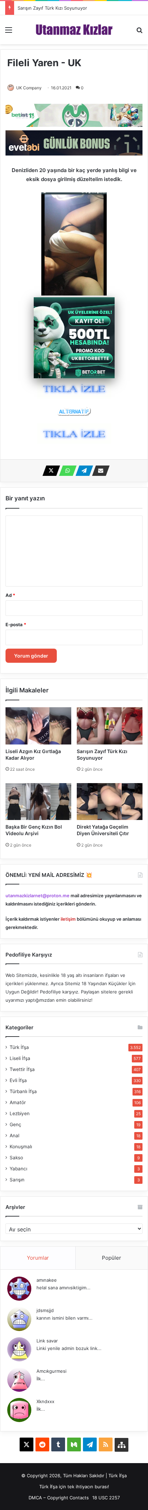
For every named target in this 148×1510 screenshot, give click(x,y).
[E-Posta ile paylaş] (99, 471)
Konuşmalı (21, 1146)
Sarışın (17, 1179)
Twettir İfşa (22, 1069)
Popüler (111, 1257)
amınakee (46, 1280)
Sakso (16, 1157)
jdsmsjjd (45, 1310)
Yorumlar (38, 1257)
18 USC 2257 (106, 1497)
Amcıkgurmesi (51, 1371)
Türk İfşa (19, 1047)
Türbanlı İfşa (23, 1091)
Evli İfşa (18, 1080)
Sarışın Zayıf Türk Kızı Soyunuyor (52, 8)
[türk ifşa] (74, 29)
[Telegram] (82, 471)
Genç (15, 1124)
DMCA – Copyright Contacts (59, 1497)
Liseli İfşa (20, 1058)
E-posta (16, 624)
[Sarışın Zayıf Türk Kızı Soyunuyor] (109, 725)
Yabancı (18, 1168)
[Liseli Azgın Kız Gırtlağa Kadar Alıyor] (38, 725)
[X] (49, 471)
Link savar (47, 1340)
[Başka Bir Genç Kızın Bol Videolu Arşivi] (38, 801)
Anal (14, 1135)
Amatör (18, 1102)
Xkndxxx (45, 1401)
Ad (10, 595)
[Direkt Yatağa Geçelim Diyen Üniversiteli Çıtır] (109, 801)
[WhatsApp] (66, 471)
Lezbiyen (20, 1113)
